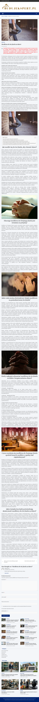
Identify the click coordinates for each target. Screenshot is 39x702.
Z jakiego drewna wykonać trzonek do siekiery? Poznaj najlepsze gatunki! (30, 644)
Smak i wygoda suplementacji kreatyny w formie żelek (31, 626)
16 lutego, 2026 (8, 634)
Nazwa (3, 592)
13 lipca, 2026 (27, 622)
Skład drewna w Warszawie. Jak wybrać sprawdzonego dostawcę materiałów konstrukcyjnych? (12, 633)
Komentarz (4, 579)
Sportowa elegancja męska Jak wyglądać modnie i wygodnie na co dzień (12, 621)
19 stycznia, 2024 (4, 46)
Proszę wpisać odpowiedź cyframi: (8, 608)
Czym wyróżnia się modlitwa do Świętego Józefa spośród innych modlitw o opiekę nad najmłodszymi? (19, 143)
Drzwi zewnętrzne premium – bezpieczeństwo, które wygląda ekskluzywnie (12, 638)
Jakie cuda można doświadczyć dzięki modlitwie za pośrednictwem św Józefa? (15, 141)
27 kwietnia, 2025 (27, 645)
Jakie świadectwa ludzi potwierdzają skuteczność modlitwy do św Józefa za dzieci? (16, 144)
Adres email (4, 597)
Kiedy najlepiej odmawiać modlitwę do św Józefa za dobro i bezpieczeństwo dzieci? (16, 142)
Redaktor (13, 628)
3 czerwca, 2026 (27, 628)
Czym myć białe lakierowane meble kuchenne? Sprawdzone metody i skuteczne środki (12, 644)
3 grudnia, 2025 (8, 639)
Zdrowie (26, 624)
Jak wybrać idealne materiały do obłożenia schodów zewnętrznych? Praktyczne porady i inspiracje (31, 639)
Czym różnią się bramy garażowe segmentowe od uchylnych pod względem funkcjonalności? (30, 622)
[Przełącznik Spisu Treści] (35, 137)
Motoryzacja (8, 624)
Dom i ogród (27, 618)
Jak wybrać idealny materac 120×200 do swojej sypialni (30, 632)
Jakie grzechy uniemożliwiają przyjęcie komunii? (11, 562)
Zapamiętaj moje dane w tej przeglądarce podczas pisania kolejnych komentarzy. (17, 606)
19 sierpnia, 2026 (8, 622)
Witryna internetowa (5, 601)
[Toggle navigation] (3, 13)
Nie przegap (4, 660)
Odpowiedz (7, 573)
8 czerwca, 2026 (8, 628)
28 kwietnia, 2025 (27, 639)
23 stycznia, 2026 (27, 634)
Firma (3, 653)
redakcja (13, 622)
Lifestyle (3, 42)
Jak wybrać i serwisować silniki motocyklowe (11, 626)
